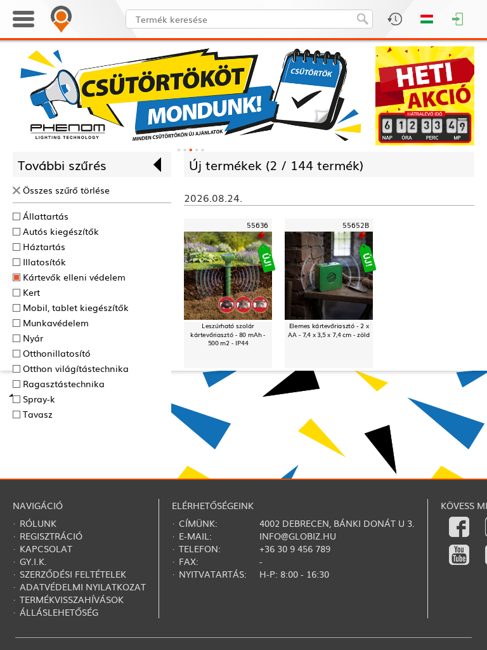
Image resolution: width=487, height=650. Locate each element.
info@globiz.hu (297, 535)
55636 (258, 225)
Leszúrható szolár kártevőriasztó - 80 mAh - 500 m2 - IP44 (227, 334)
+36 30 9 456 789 (294, 548)
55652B (355, 225)
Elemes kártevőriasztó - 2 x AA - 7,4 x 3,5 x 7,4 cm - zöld (329, 330)
